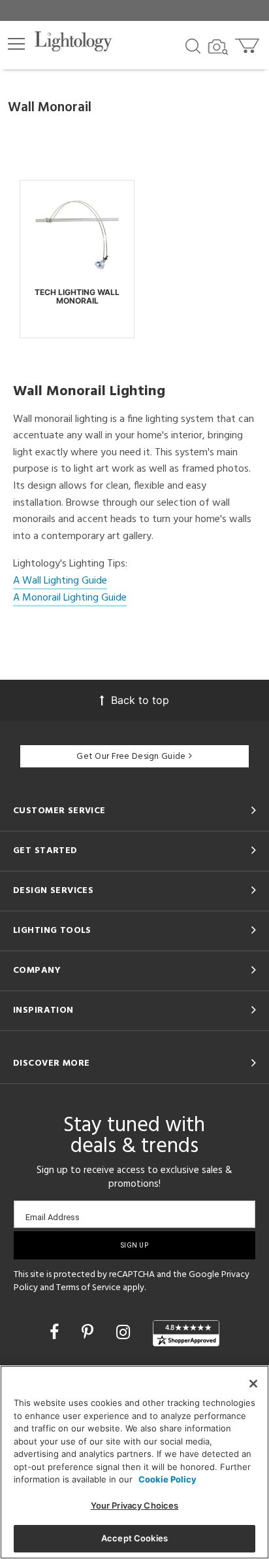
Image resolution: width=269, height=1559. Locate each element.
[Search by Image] (218, 47)
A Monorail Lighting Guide (70, 597)
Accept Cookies (134, 1538)
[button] (16, 44)
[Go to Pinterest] (89, 1332)
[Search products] (192, 45)
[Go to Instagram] (125, 1332)
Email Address (52, 1217)
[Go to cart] (248, 43)
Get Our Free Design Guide (130, 756)
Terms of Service (88, 1287)
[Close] (253, 1383)
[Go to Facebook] (56, 1332)
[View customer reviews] (186, 1333)
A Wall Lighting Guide (60, 580)
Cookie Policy (167, 1479)
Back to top (140, 700)
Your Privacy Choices (135, 1505)
